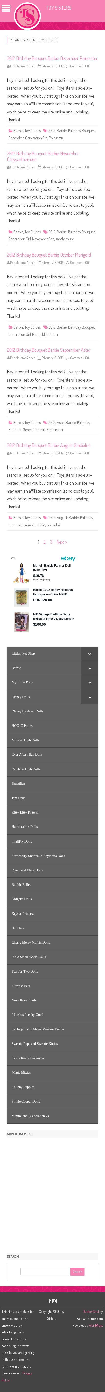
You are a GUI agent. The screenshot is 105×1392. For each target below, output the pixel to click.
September (55, 429)
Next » (62, 542)
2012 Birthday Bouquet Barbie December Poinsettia (52, 58)
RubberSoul (91, 1312)
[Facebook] (49, 1301)
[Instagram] (54, 1301)
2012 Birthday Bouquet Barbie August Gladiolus (48, 445)
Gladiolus (53, 525)
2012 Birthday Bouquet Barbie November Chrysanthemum (43, 156)
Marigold (38, 334)
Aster (60, 422)
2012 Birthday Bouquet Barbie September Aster (48, 350)
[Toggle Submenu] (89, 654)
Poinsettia (56, 137)
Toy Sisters (58, 7)
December (16, 137)
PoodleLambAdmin (22, 66)
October (52, 334)
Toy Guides (33, 130)
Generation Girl (36, 137)
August (62, 517)
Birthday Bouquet (81, 130)
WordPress (95, 1325)
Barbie (18, 130)
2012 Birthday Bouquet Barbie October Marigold (49, 254)
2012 (51, 130)
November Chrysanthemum (53, 239)
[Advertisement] (52, 1193)
